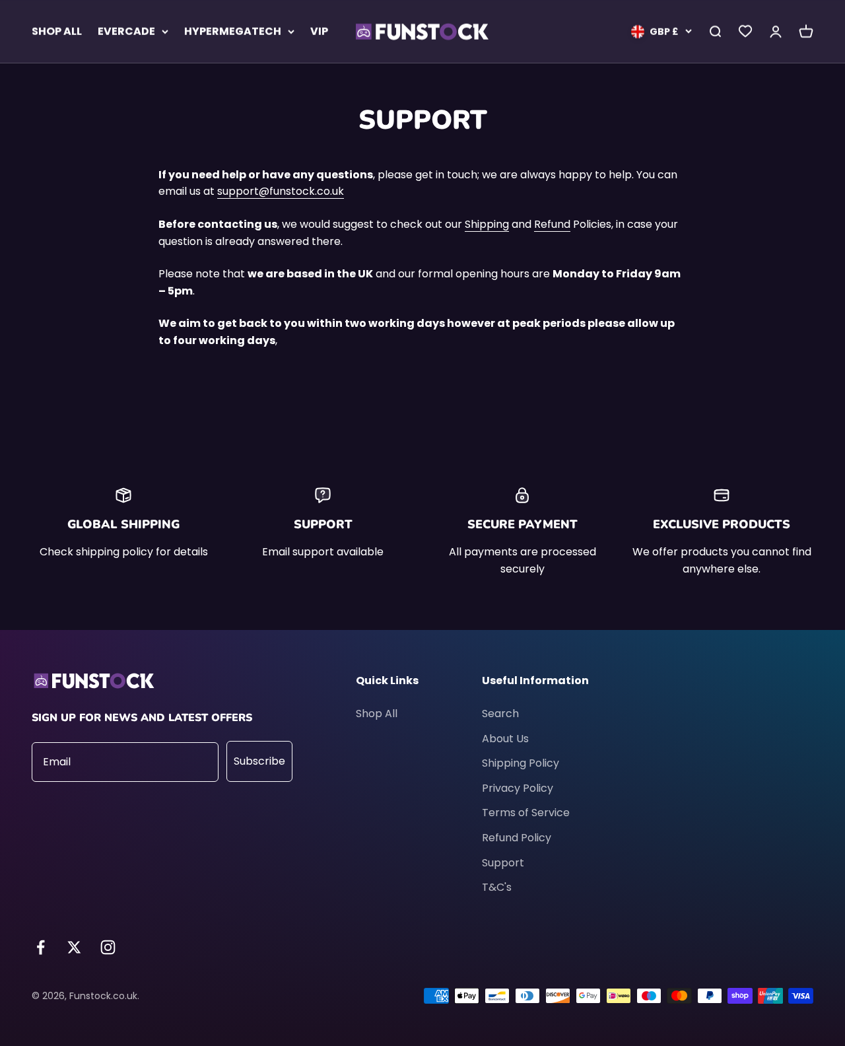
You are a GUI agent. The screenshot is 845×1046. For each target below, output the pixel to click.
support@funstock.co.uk (280, 191)
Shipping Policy (520, 763)
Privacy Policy (517, 788)
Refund (552, 224)
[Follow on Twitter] (74, 947)
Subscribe (259, 761)
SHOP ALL (57, 31)
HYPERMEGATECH (232, 31)
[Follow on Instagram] (108, 947)
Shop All (376, 713)
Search (500, 713)
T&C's (497, 887)
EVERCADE (126, 31)
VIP (319, 31)
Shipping (487, 224)
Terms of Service (526, 812)
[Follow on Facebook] (41, 947)
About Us (505, 738)
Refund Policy (516, 837)
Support (503, 862)
